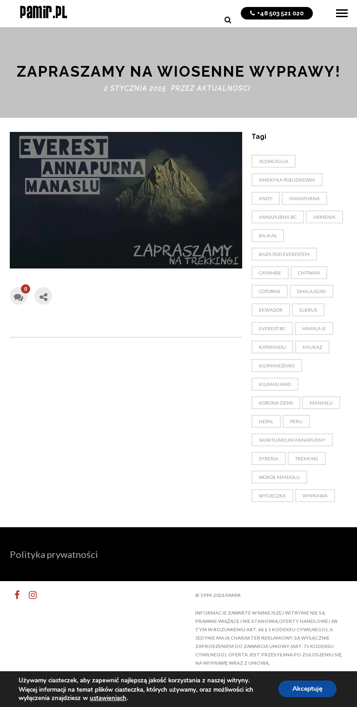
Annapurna (304, 198)
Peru (296, 421)
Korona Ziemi (276, 403)
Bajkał (268, 235)
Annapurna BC (278, 217)
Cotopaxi (269, 291)
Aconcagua (273, 161)
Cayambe (270, 272)
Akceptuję (307, 689)
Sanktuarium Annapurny (292, 440)
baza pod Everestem (284, 254)
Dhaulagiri (311, 291)
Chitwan (309, 272)
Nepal (266, 421)
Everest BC (272, 328)
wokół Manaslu (279, 477)
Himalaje (314, 328)
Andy (265, 198)
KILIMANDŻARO (277, 365)
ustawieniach (108, 698)
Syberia (268, 458)
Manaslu (321, 403)
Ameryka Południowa (287, 180)
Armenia (324, 217)
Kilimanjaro (275, 384)
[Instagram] (28, 595)
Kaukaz (312, 347)
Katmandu (272, 347)
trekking (306, 458)
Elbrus (308, 310)
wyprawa (315, 495)
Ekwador (271, 310)
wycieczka (272, 495)
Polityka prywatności (54, 554)
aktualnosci (224, 88)
